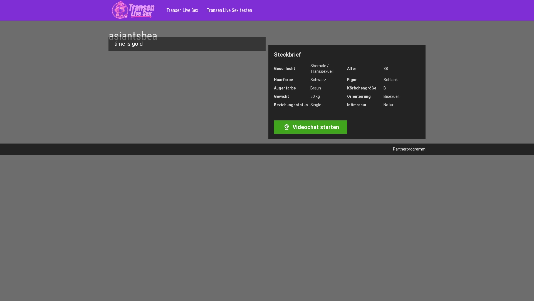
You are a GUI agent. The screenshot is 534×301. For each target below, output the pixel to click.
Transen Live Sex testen (229, 10)
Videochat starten (315, 127)
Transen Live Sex (182, 10)
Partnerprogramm (409, 149)
